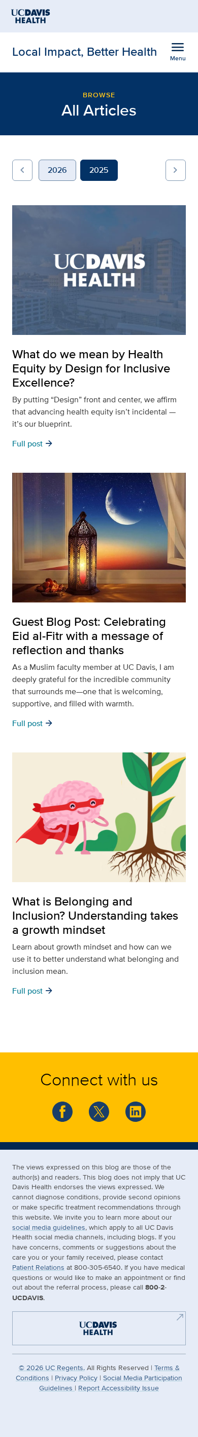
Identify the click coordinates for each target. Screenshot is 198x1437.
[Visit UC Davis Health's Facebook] (62, 1112)
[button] (22, 170)
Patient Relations (38, 1267)
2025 (99, 170)
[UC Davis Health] (94, 1327)
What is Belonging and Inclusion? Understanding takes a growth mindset (95, 915)
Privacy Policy (76, 1377)
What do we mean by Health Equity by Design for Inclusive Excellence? (91, 368)
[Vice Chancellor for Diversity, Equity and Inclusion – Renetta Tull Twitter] (99, 1112)
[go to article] (99, 270)
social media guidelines (48, 1227)
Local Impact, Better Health (84, 51)
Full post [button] (32, 442)
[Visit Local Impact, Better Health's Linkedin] (135, 1112)
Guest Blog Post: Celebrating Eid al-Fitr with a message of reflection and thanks (89, 636)
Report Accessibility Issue (118, 1387)
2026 (57, 170)
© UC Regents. (52, 1367)
